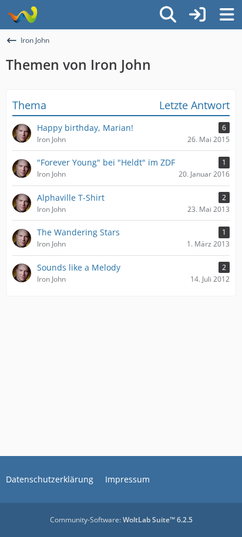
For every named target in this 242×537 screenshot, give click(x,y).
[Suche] (168, 14)
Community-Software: (121, 520)
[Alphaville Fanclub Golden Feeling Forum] (22, 14)
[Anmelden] (197, 14)
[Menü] (226, 14)
